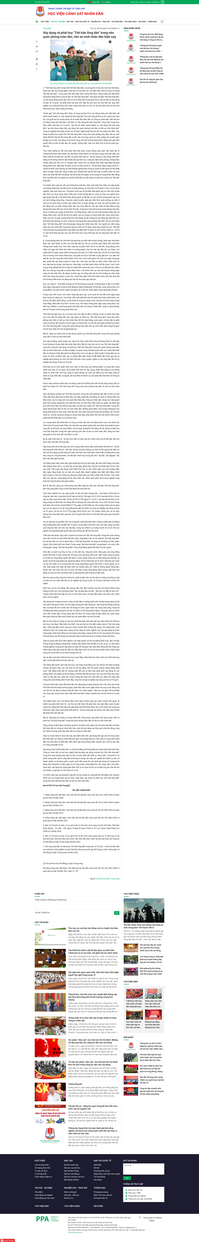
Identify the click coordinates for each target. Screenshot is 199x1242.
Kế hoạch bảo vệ (100, 1198)
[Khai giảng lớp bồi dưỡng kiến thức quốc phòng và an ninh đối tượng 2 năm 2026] (131, 971)
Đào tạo (68, 1160)
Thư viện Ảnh (131, 981)
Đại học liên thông (71, 1171)
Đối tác (96, 1168)
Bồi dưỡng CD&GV (71, 1180)
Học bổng (98, 1180)
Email (148, 2)
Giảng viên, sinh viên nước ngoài (107, 1174)
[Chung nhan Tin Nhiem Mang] (151, 1220)
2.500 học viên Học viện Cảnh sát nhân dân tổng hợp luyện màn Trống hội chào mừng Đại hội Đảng (134, 1006)
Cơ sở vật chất (40, 1174)
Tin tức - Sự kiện (43, 1188)
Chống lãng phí (75, 1084)
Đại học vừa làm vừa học (74, 1177)
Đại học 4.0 (68, 1198)
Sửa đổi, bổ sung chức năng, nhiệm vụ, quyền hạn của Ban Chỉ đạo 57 (152, 1080)
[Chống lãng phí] (50, 1092)
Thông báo (99, 1188)
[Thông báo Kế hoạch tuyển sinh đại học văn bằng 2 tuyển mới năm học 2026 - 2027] (131, 48)
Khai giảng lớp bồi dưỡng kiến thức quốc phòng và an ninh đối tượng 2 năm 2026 (151, 971)
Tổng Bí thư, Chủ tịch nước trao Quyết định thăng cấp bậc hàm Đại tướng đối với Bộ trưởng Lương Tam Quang (92, 997)
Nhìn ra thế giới (70, 1192)
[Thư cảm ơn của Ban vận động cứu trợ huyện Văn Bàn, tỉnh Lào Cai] (50, 936)
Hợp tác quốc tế (102, 1160)
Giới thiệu (40, 1160)
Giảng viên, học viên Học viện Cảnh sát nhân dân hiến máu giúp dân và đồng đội (153, 1006)
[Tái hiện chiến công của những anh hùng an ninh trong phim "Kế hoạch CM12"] (144, 910)
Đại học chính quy (71, 1165)
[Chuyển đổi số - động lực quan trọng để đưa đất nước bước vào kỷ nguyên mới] (50, 1114)
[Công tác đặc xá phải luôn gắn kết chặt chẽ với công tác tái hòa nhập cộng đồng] (131, 1091)
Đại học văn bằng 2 (72, 1174)
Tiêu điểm (47, 28)
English (107, 2)
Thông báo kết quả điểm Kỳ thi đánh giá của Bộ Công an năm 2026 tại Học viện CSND (152, 71)
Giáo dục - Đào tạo (71, 1195)
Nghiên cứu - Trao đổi (75, 1188)
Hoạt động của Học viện (44, 1198)
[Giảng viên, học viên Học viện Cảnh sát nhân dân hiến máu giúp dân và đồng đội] (153, 994)
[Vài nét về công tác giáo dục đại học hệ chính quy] (131, 82)
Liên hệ (142, 2)
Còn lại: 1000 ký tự (42, 912)
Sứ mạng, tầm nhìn (42, 1168)
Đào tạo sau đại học (72, 1168)
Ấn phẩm (98, 1206)
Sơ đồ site (155, 2)
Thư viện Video (131, 894)
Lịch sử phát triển (42, 1165)
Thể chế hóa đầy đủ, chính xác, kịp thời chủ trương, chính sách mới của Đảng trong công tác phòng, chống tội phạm (151, 950)
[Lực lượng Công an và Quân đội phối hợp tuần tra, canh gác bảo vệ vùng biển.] (81, 60)
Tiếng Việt (95, 2)
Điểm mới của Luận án (103, 1195)
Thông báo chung (101, 1192)
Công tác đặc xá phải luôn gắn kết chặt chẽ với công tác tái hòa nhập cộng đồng (152, 1091)
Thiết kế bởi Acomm (75, 1232)
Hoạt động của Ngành (44, 1195)
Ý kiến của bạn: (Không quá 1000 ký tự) (51, 900)
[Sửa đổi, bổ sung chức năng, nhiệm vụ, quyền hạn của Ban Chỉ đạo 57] (131, 1080)
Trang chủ (134, 2)
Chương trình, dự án (102, 1171)
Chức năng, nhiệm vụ (43, 1177)
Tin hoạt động (99, 1177)
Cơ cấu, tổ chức (41, 1171)
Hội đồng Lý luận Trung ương (107, 879)
